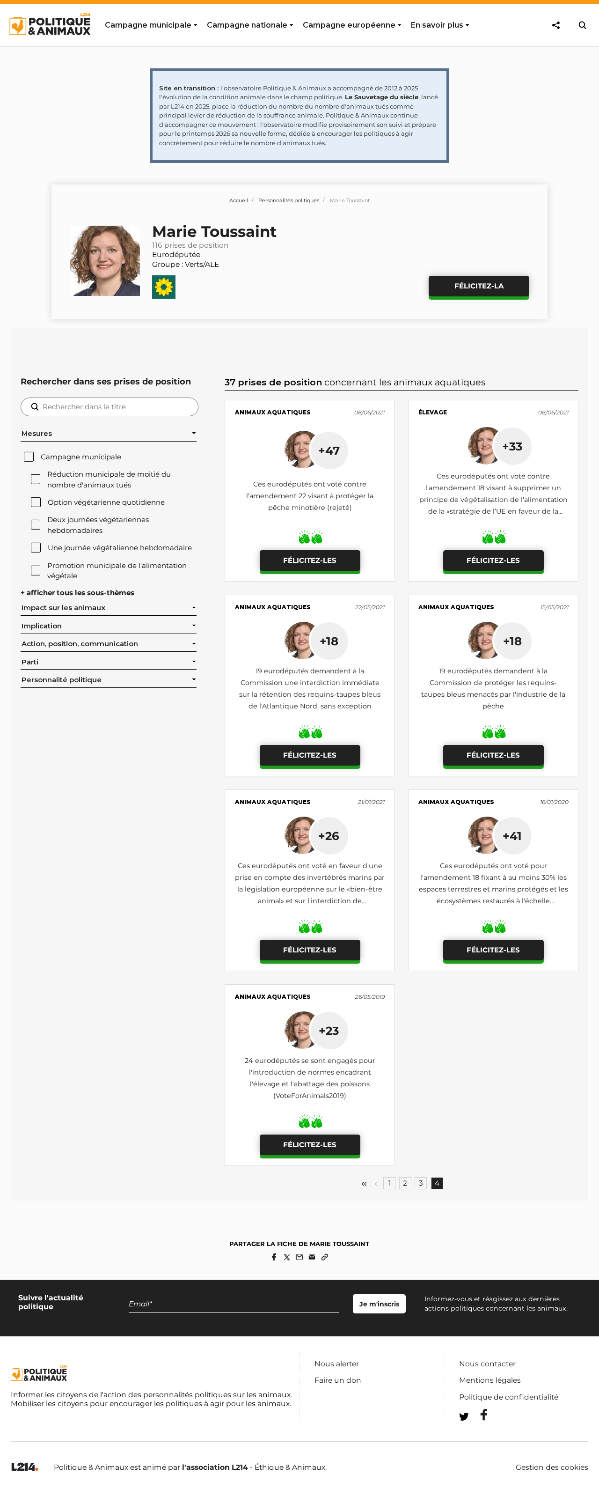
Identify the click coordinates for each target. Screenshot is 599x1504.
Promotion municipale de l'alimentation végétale (117, 570)
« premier (364, 1183)
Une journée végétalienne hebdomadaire (120, 548)
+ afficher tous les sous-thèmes (77, 593)
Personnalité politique (62, 680)
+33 (512, 446)
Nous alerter (336, 1363)
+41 (512, 836)
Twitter (478, 1433)
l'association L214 (215, 1467)
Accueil (238, 200)
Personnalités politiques (288, 200)
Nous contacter (487, 1363)
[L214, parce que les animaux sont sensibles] (25, 1467)
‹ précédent (376, 1183)
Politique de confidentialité (508, 1397)
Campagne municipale (81, 457)
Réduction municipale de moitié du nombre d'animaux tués (109, 479)
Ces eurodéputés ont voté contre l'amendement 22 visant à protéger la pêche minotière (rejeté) (309, 496)
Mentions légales (490, 1380)
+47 (329, 450)
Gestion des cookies (552, 1467)
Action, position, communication (80, 644)
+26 (328, 836)
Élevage (432, 412)
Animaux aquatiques (273, 412)
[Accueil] (49, 43)
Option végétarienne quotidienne (106, 502)
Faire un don (337, 1380)
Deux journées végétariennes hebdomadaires (98, 525)
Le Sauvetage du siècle (381, 97)
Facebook (478, 1415)
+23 (329, 1031)
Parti (30, 662)
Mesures (37, 433)
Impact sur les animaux (63, 608)
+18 (329, 641)
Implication (42, 626)
